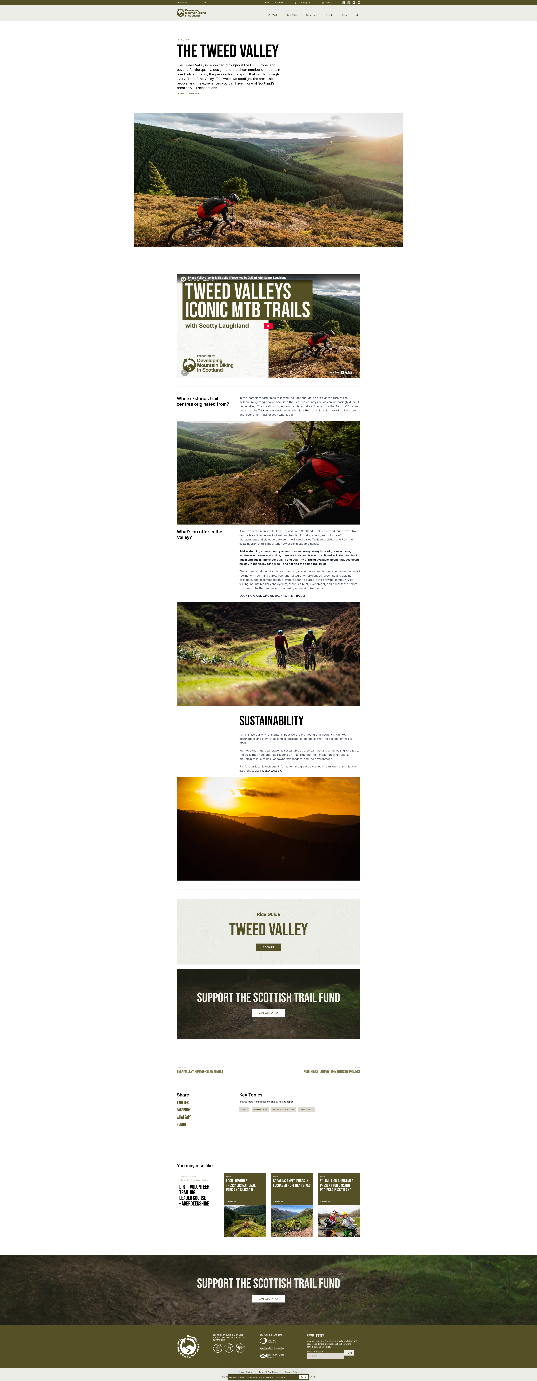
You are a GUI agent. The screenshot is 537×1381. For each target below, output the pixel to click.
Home (179, 40)
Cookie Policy (292, 1372)
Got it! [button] (304, 1377)
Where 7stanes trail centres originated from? (203, 401)
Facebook (184, 1110)
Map (358, 15)
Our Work (272, 15)
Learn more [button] (280, 1377)
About (267, 2)
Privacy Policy (245, 1372)
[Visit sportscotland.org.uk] (272, 1348)
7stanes (263, 410)
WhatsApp (184, 1117)
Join (349, 1352)
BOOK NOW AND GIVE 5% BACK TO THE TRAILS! (272, 595)
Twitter (183, 1103)
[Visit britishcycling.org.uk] (268, 1341)
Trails (244, 1110)
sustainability (271, 721)
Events (329, 15)
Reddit (181, 1124)
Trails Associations (283, 1110)
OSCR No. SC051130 (235, 1337)
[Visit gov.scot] (272, 1356)
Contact (279, 2)
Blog (344, 15)
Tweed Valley (307, 1110)
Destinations (260, 1110)
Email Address (315, 1351)
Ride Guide (291, 15)
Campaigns (311, 15)
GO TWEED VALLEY (268, 770)
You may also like (195, 1165)
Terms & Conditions (268, 1372)
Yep (313, 1377)
